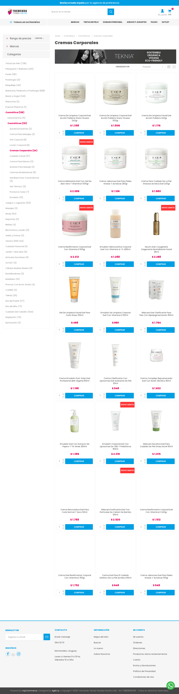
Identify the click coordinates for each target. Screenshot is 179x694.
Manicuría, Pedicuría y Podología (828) (25, 90)
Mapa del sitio (101, 636)
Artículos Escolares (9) (17, 257)
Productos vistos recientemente (150, 654)
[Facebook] (8, 654)
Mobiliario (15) (12, 279)
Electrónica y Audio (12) (17, 230)
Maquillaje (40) (13, 85)
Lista (174, 67)
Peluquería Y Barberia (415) (19, 68)
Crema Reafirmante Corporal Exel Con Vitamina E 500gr (74, 248)
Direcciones (139, 648)
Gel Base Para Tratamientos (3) (24, 179)
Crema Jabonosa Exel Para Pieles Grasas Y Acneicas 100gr (156, 576)
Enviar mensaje (62, 636)
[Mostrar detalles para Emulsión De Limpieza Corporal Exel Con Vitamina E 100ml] (115, 289)
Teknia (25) (11, 295)
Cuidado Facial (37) (20, 156)
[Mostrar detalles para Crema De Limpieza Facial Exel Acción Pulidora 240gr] (156, 92)
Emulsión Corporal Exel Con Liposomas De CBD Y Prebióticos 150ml (115, 446)
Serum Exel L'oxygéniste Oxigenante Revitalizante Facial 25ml (156, 249)
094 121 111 (59, 642)
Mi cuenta (162, 14)
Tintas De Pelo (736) (16, 63)
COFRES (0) (11, 289)
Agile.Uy (55, 690)
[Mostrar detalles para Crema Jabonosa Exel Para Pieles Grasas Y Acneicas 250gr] (115, 158)
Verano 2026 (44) (14, 240)
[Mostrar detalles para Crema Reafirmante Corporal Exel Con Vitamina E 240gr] (156, 486)
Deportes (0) (12, 219)
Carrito (136, 659)
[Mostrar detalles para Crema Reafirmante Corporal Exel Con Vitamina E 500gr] (74, 223)
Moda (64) (11, 213)
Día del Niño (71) (13, 306)
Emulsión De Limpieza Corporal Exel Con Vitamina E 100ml (115, 313)
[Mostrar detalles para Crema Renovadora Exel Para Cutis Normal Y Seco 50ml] (74, 486)
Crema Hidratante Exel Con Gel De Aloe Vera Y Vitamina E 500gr (74, 182)
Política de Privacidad (144, 671)
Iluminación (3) (13, 322)
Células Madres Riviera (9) (18, 268)
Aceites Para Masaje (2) (22, 166)
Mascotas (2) (12, 101)
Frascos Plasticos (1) (16, 106)
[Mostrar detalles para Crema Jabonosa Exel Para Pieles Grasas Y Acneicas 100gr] (156, 552)
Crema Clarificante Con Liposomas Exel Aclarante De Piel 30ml (115, 381)
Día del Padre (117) (14, 300)
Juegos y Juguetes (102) (18, 202)
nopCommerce (29, 690)
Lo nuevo (98, 648)
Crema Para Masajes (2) (22, 134)
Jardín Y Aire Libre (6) (16, 251)
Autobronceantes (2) (21, 128)
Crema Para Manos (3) (21, 161)
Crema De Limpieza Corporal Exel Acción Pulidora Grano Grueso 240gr (74, 118)
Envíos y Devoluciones (144, 665)
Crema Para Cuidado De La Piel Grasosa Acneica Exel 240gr (156, 182)
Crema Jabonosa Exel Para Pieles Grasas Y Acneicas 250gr (115, 182)
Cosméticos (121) (17, 123)
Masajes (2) (11, 208)
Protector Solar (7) (19, 191)
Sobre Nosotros (102, 654)
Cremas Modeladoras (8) (23, 172)
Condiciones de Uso (143, 676)
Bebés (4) (10, 224)
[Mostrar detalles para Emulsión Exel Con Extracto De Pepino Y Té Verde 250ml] (74, 420)
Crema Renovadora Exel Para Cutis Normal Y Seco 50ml (75, 510)
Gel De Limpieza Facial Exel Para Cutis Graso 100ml (74, 313)
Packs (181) (11, 74)
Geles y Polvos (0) (14, 235)
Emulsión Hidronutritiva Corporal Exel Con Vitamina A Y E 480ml (115, 248)
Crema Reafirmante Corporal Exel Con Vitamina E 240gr (156, 510)
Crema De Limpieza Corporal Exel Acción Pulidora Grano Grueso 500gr (115, 118)
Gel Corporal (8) (18, 139)
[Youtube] (13, 655)
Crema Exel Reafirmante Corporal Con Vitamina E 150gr (74, 576)
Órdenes (137, 642)
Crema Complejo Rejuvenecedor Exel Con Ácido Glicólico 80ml (156, 379)
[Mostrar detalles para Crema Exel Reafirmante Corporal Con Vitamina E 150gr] (74, 552)
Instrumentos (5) (16, 117)
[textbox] (78, 12)
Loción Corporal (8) (20, 145)
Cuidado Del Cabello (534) (19, 311)
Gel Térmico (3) (18, 186)
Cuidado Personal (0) (16, 246)
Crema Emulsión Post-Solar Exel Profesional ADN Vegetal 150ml (74, 379)
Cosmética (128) (14, 112)
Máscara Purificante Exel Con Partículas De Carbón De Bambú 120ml (115, 512)
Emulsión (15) (16, 197)
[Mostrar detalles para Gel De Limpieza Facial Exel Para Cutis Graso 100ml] (74, 289)
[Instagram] (18, 654)
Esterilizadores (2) (14, 273)
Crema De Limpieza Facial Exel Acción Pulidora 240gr (156, 116)
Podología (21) (12, 79)
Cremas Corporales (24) (23, 150)
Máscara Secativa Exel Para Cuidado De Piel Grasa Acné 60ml (156, 445)
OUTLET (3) (11, 262)
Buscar (97, 642)
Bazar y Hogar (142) (15, 96)
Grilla (169, 67)
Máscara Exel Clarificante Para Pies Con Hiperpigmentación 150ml (156, 313)
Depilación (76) (13, 317)
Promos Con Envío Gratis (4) (20, 284)
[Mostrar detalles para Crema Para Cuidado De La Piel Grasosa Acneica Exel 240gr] (156, 158)
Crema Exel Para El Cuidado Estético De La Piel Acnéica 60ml (115, 576)
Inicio (57, 36)
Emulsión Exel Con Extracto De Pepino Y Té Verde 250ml (74, 445)
